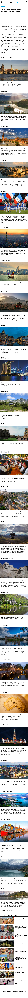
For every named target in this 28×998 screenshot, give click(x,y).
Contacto (4, 991)
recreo (14, 2)
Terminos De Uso (22, 991)
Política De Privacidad (12, 991)
